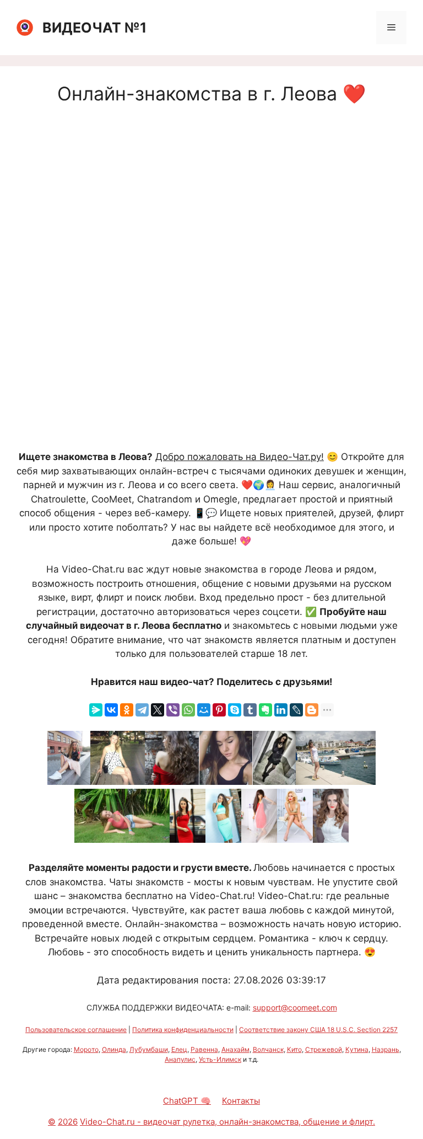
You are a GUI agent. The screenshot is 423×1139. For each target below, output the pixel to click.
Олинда (114, 1049)
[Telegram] (142, 709)
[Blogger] (311, 709)
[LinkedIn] (281, 709)
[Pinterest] (219, 709)
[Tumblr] (250, 709)
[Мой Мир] (203, 709)
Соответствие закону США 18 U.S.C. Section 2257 (318, 1029)
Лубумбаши (148, 1049)
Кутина (356, 1049)
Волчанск (268, 1049)
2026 (68, 1121)
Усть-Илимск (220, 1059)
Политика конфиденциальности (183, 1029)
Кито (294, 1049)
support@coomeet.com (295, 1007)
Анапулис (180, 1059)
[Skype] (234, 709)
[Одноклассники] (126, 709)
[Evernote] (265, 709)
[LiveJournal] (296, 709)
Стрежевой (323, 1049)
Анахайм (235, 1049)
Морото (86, 1049)
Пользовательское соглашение (76, 1029)
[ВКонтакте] (111, 709)
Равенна (204, 1049)
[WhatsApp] (188, 709)
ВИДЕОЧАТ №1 (94, 27)
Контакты (241, 1100)
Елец (179, 1049)
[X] (157, 709)
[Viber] (173, 709)
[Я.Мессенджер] (95, 709)
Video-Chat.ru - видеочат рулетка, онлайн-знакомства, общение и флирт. (227, 1121)
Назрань (385, 1049)
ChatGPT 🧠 (187, 1100)
